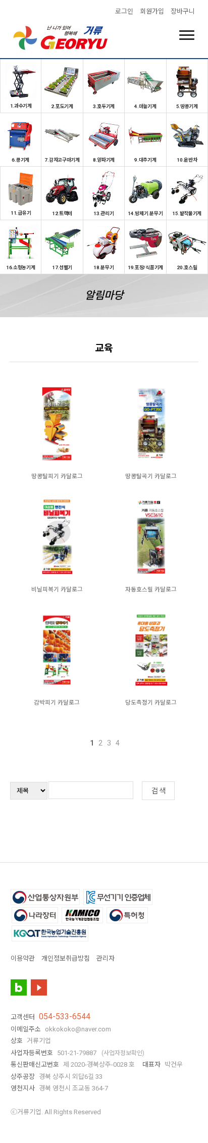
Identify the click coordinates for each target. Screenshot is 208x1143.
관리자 (105, 958)
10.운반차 (187, 160)
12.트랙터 (62, 213)
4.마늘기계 (145, 106)
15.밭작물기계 (186, 213)
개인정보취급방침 (65, 958)
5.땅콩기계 (187, 106)
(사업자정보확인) (122, 1053)
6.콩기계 (20, 160)
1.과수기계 (21, 105)
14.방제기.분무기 (145, 213)
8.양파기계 (104, 160)
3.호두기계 (104, 106)
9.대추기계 (145, 160)
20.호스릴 (187, 267)
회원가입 (152, 11)
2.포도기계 (62, 106)
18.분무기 (103, 267)
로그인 (124, 11)
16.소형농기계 (20, 267)
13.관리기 (103, 213)
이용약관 (23, 958)
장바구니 (183, 11)
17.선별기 (62, 267)
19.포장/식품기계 (145, 267)
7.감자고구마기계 (61, 160)
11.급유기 (21, 213)
